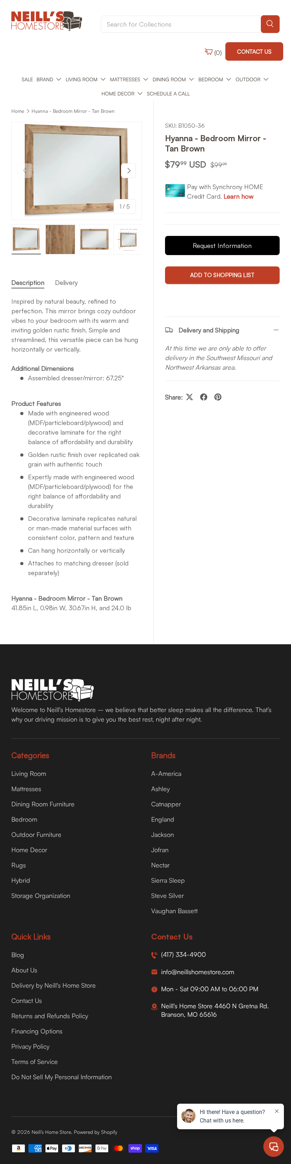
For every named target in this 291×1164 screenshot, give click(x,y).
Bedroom (24, 819)
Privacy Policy (30, 1046)
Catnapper (166, 804)
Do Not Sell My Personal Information (61, 1077)
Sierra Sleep (168, 880)
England (162, 819)
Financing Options (36, 1031)
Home (17, 111)
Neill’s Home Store (51, 1132)
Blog (17, 955)
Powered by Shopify (95, 1132)
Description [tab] (27, 282)
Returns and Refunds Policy (49, 1016)
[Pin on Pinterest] (218, 397)
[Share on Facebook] (204, 397)
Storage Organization (40, 895)
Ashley (160, 789)
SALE (27, 79)
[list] (77, 171)
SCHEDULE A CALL (168, 93)
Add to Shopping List (222, 274)
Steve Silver (167, 895)
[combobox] (190, 24)
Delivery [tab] (66, 282)
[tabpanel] (76, 455)
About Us (24, 970)
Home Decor (29, 850)
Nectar (160, 865)
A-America (166, 773)
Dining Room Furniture (43, 804)
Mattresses (26, 789)
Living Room (28, 773)
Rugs (18, 865)
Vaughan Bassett (174, 911)
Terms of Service (34, 1061)
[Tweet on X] (189, 397)
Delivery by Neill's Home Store (53, 985)
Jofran (160, 850)
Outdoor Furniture (36, 834)
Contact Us (254, 51)
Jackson (162, 834)
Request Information (222, 245)
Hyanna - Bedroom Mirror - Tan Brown (73, 111)
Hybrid (20, 880)
